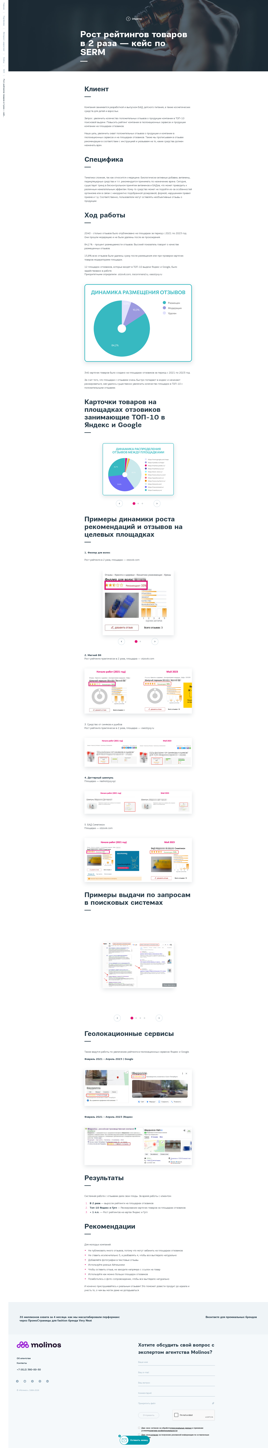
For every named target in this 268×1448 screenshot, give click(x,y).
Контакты (22, 1363)
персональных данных (181, 1428)
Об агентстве (24, 1358)
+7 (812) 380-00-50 (29, 1369)
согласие (154, 1435)
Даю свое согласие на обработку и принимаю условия (172, 1429)
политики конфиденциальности (163, 1430)
